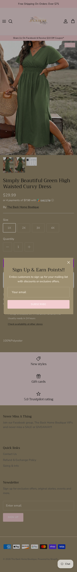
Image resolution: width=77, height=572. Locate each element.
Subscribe (38, 304)
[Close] (68, 262)
